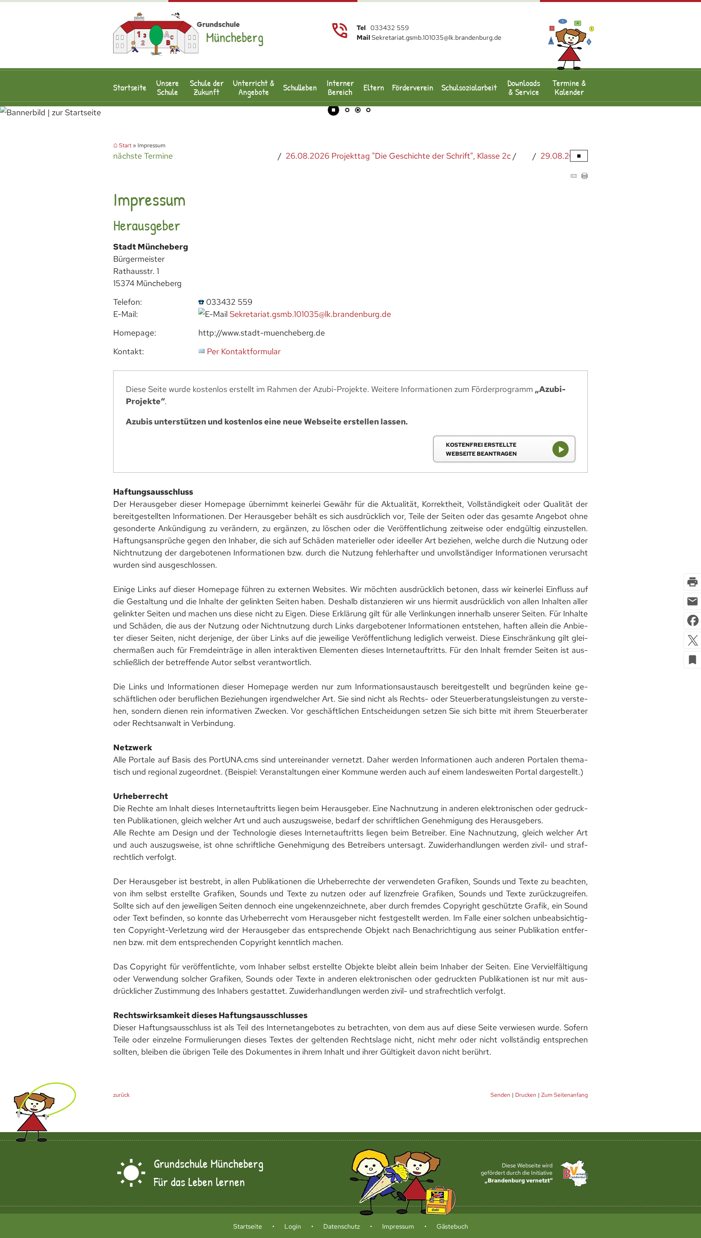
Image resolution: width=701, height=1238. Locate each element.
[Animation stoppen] (333, 110)
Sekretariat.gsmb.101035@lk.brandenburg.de (310, 314)
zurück (121, 1094)
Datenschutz (341, 1226)
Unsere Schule (167, 87)
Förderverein (412, 87)
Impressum (398, 1226)
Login (292, 1226)
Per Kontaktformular (244, 351)
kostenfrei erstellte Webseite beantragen (481, 449)
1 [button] (347, 110)
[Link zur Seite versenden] (573, 176)
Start (125, 145)
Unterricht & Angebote (254, 87)
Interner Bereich (340, 87)
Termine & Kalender (569, 87)
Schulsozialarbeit (469, 87)
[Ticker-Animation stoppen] (579, 156)
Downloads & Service (523, 87)
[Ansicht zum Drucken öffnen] (584, 176)
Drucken (525, 1094)
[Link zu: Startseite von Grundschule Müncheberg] (188, 34)
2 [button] (357, 110)
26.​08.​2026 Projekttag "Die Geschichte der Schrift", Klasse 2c (371, 156)
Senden (500, 1094)
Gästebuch (452, 1226)
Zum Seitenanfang (564, 1094)
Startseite (129, 87)
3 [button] (368, 110)
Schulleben (300, 87)
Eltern (373, 87)
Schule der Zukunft (207, 87)
